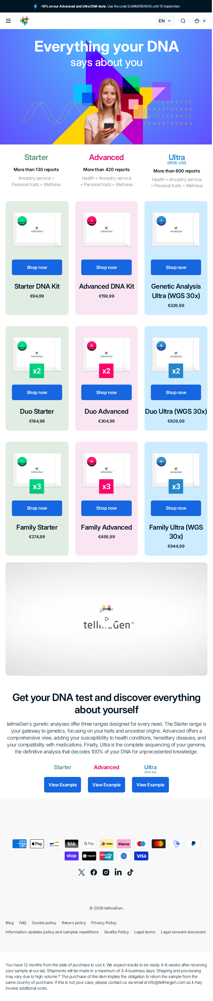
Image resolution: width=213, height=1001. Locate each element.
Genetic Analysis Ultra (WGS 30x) (172, 289)
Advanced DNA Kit (104, 285)
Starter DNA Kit (36, 285)
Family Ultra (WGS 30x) (172, 537)
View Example (61, 794)
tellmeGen (111, 917)
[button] (8, 21)
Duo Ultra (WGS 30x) (172, 413)
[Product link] (36, 257)
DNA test (70, 700)
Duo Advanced (104, 409)
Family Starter (36, 532)
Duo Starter (36, 409)
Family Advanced (104, 532)
